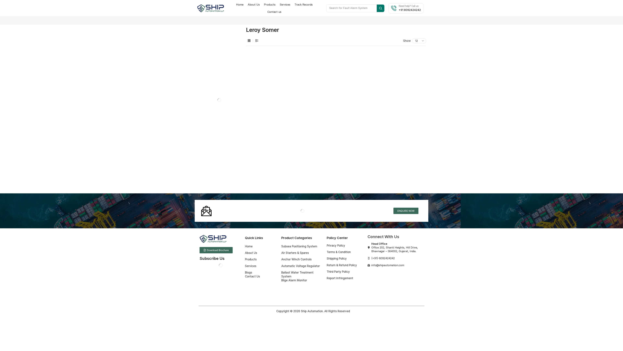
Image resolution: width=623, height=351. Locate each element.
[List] (257, 41)
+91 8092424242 (410, 10)
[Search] (380, 8)
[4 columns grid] (249, 41)
